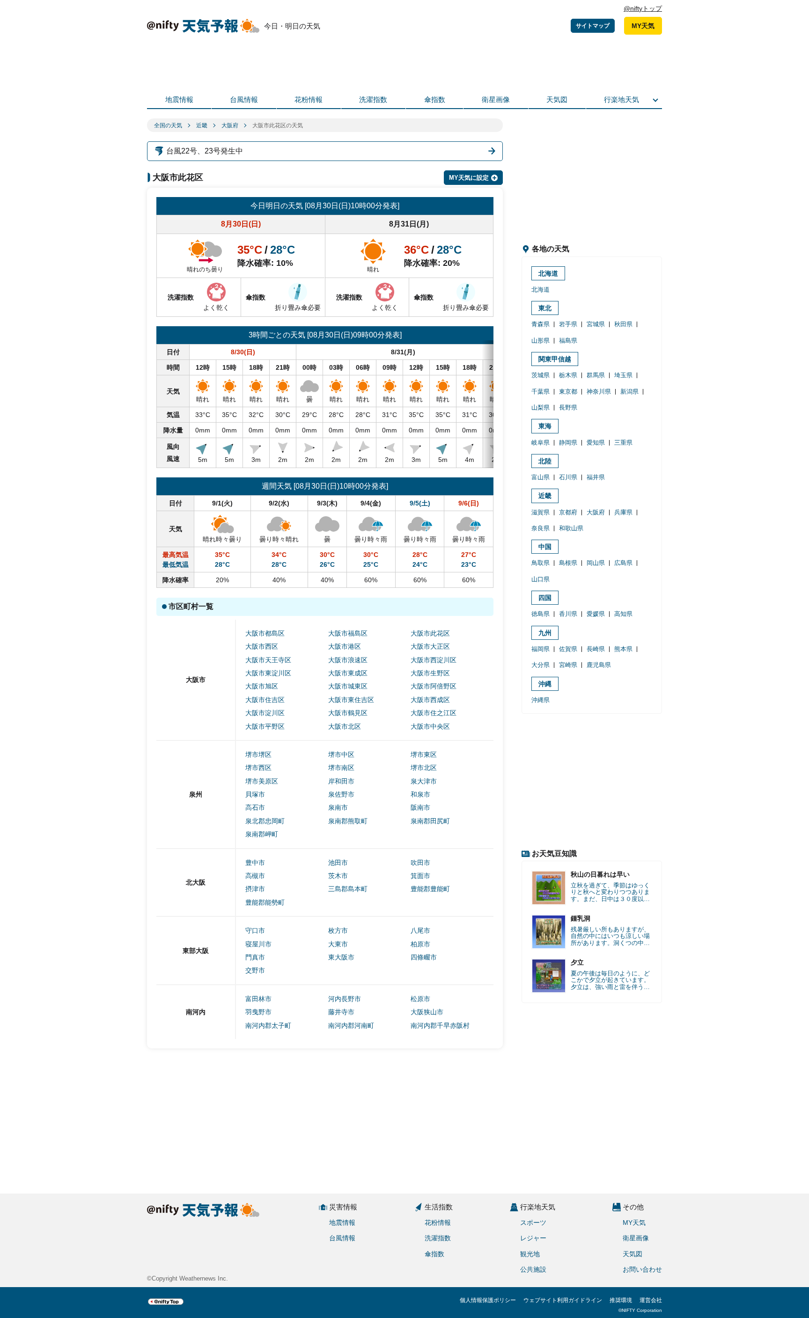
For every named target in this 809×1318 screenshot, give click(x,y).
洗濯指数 (373, 99)
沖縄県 (540, 699)
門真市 (255, 957)
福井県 (596, 477)
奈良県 (540, 528)
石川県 (568, 477)
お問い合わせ (642, 1269)
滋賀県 (540, 512)
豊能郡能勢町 (265, 902)
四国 (545, 597)
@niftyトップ (643, 8)
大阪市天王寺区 (268, 660)
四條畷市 (424, 957)
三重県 (623, 442)
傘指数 (434, 99)
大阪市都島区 (265, 633)
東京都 (568, 391)
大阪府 (229, 125)
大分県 (540, 664)
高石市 (255, 807)
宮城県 (596, 324)
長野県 (568, 407)
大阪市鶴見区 (348, 713)
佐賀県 (568, 648)
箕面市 (420, 875)
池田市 (338, 862)
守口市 (255, 930)
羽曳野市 (258, 1012)
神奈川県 (599, 391)
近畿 (201, 125)
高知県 (623, 613)
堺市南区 (341, 767)
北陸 (545, 461)
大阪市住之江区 (433, 713)
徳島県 (540, 613)
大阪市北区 (344, 726)
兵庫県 (623, 512)
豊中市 (255, 862)
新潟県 (629, 391)
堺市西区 (258, 767)
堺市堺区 (258, 754)
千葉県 (540, 391)
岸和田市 (341, 781)
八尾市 (420, 930)
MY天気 (643, 25)
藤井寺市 (341, 1012)
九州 (545, 633)
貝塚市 (255, 794)
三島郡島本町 (348, 889)
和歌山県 (571, 528)
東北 (545, 308)
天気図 (556, 99)
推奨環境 (621, 1300)
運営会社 (651, 1300)
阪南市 (420, 807)
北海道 (548, 273)
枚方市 (338, 930)
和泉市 (420, 794)
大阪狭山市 (427, 1012)
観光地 (530, 1254)
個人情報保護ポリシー (488, 1300)
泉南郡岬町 (261, 834)
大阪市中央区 (430, 726)
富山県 (540, 477)
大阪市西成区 (430, 699)
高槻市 (255, 875)
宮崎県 (568, 664)
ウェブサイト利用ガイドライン (562, 1300)
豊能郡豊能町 (430, 889)
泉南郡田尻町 (430, 821)
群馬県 (596, 375)
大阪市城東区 (348, 686)
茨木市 (338, 875)
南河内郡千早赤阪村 (440, 1025)
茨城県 (540, 375)
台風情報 (244, 99)
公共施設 (533, 1269)
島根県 (568, 562)
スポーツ (533, 1222)
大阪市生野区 (430, 673)
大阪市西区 (261, 646)
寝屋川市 (258, 944)
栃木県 (568, 375)
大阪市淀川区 (265, 713)
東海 (545, 426)
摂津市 (255, 889)
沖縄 (545, 684)
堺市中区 (341, 754)
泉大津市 (424, 781)
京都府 (568, 512)
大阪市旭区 (261, 686)
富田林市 (258, 999)
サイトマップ (593, 25)
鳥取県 (540, 562)
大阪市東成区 (348, 673)
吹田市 (420, 862)
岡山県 (596, 562)
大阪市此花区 (430, 633)
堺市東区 (424, 754)
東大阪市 (341, 957)
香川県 (568, 613)
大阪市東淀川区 (268, 673)
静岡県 (568, 442)
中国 (545, 546)
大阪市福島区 (348, 633)
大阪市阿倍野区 (433, 686)
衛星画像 (496, 99)
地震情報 (179, 99)
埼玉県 (623, 375)
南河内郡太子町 (268, 1025)
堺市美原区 (261, 781)
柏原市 (420, 944)
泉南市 (338, 807)
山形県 (540, 340)
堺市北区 (424, 767)
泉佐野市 (341, 794)
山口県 (540, 579)
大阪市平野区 (265, 726)
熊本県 (623, 648)
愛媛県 (596, 613)
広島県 (623, 562)
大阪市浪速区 (348, 660)
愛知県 (596, 442)
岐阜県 (540, 442)
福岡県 (540, 648)
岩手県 (568, 324)
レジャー (533, 1238)
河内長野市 (344, 999)
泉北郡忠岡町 (265, 821)
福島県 (568, 340)
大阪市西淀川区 (433, 660)
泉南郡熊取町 (348, 821)
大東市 (338, 944)
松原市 (420, 999)
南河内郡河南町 (351, 1025)
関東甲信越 (554, 359)
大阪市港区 (344, 646)
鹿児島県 (599, 664)
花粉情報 (308, 99)
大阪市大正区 (430, 646)
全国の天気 (168, 125)
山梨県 (540, 407)
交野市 (255, 970)
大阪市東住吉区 (351, 699)
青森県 (540, 324)
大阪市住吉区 (265, 699)
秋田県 (623, 324)
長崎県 (596, 648)
